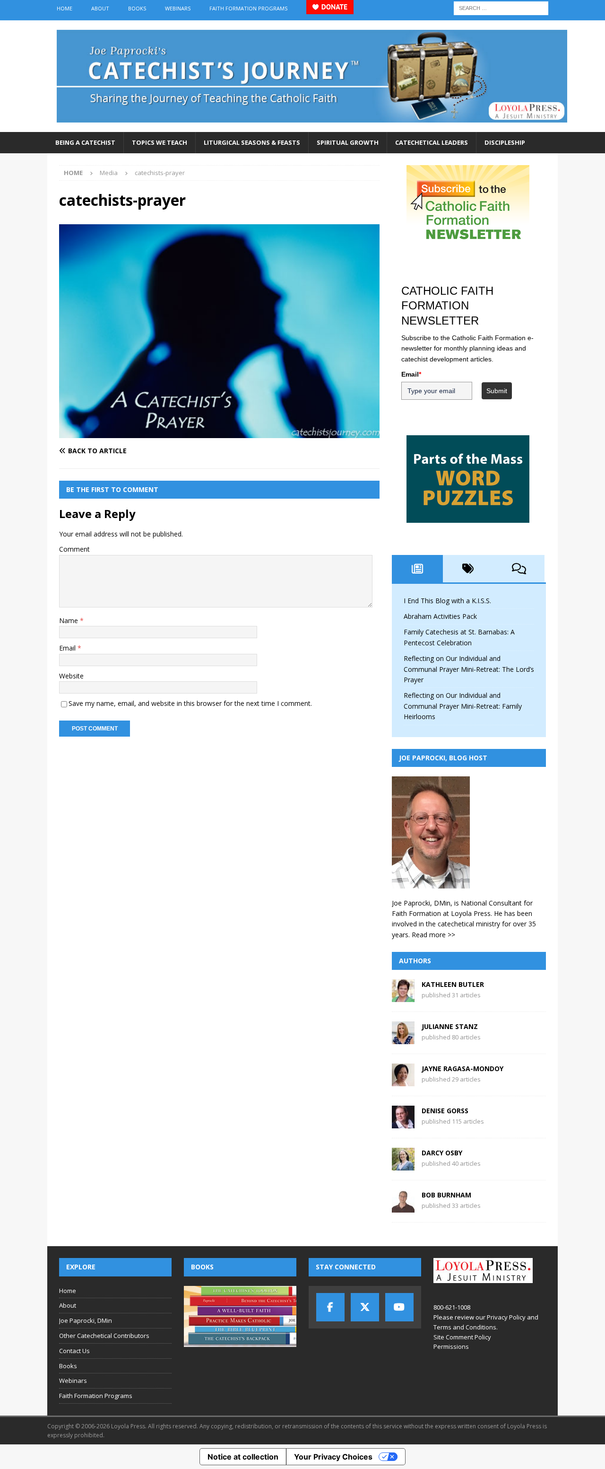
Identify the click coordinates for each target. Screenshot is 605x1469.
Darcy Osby (442, 1152)
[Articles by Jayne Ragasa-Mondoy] (403, 1080)
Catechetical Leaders (431, 142)
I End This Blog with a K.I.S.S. (447, 600)
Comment (74, 549)
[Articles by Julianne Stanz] (403, 1038)
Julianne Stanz (450, 1026)
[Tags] (468, 568)
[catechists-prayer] (219, 432)
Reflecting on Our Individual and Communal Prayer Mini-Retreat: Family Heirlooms (463, 706)
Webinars (177, 8)
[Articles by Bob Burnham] (403, 1207)
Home (64, 8)
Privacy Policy (506, 1317)
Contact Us (74, 1350)
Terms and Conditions (464, 1327)
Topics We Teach (159, 142)
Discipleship (504, 142)
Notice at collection (242, 1456)
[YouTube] (399, 1307)
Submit (496, 391)
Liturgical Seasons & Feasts (252, 142)
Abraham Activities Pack (440, 616)
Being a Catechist (85, 142)
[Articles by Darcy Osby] (403, 1165)
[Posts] (417, 568)
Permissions (451, 1346)
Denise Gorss (445, 1110)
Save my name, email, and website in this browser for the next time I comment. (190, 703)
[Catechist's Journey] (312, 126)
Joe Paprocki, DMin (85, 1320)
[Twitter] (365, 1307)
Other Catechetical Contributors (104, 1335)
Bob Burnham (446, 1194)
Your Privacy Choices (333, 1456)
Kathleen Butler (453, 984)
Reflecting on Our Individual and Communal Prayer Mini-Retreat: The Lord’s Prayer (469, 669)
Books (137, 8)
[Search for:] (501, 7)
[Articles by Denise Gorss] (403, 1122)
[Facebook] (330, 1307)
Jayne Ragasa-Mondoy (462, 1068)
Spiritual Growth (348, 142)
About (100, 8)
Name (69, 620)
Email (68, 647)
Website (71, 675)
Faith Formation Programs (248, 8)
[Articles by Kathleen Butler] (403, 996)
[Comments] (518, 568)
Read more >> (433, 934)
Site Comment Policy (462, 1337)
